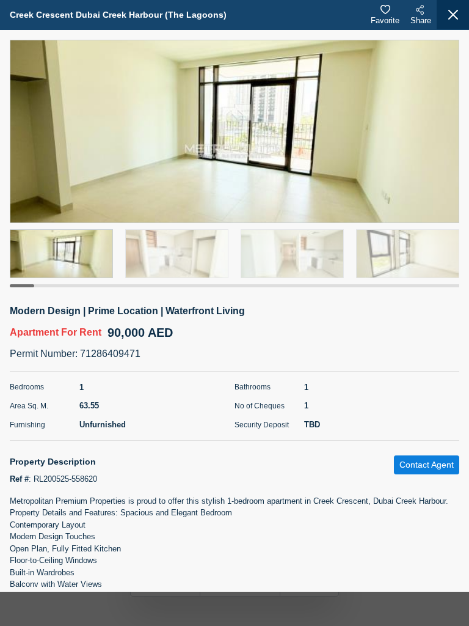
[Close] (453, 14)
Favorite (385, 20)
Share (420, 20)
